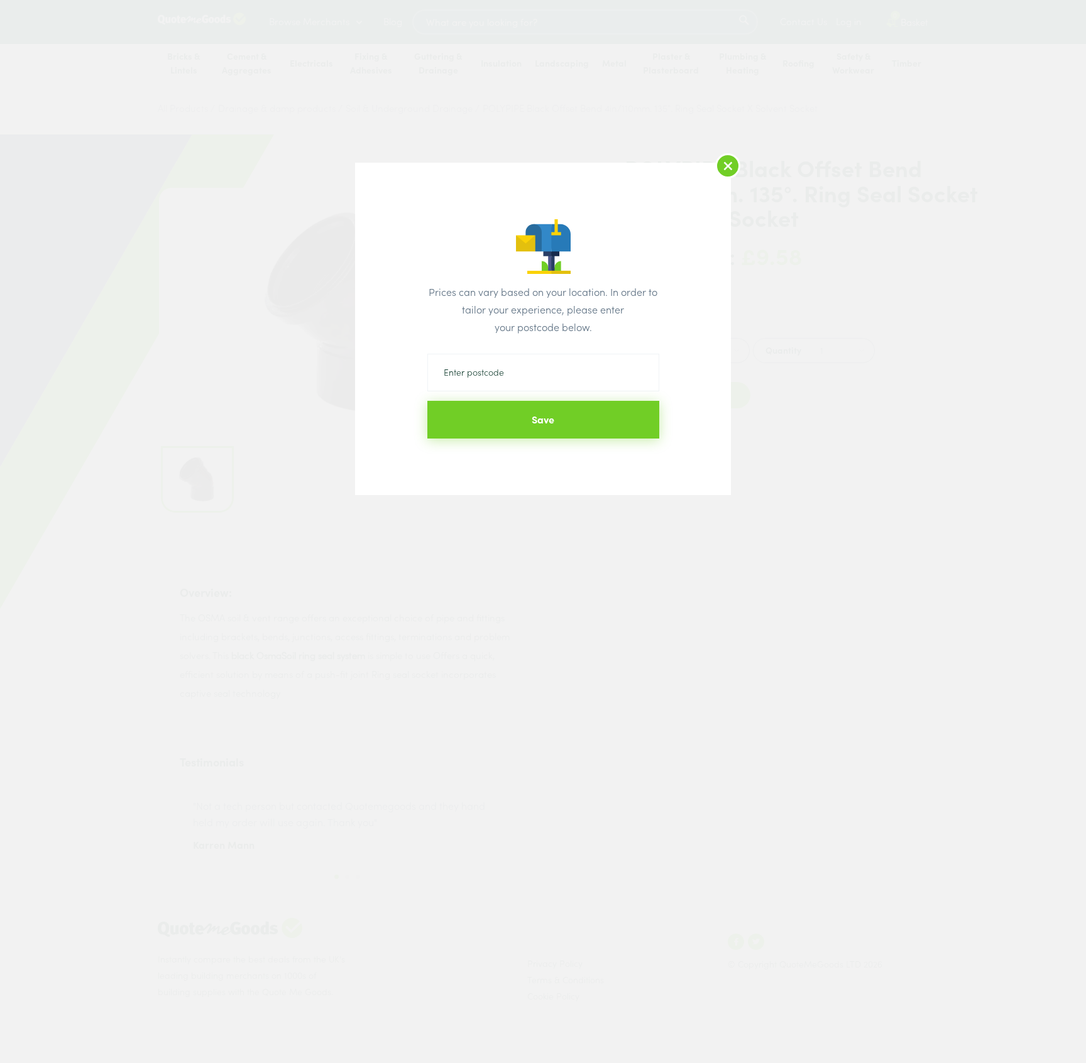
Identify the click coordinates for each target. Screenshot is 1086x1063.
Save (543, 419)
